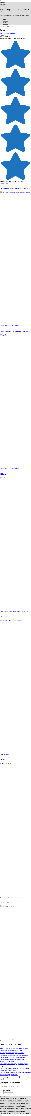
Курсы (4, 19)
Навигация (5, 24)
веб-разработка (5, 1053)
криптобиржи (23, 1064)
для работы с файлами (8, 1059)
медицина (3, 1066)
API (1, 1048)
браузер (19, 1050)
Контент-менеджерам (22, 611)
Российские (12, 1040)
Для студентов (4, 897)
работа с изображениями (8, 1072)
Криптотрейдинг (5, 754)
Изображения (12, 611)
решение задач (5, 1075)
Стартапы (5, 21)
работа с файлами (24, 1072)
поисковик (3, 1070)
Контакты (6, 1094)
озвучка (15, 1068)
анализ (26, 1048)
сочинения (14, 1075)
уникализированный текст (9, 1077)
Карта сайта (6, 1090)
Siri (14, 1048)
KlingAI (2, 35)
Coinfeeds (4, 617)
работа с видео (13, 1070)
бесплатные (12, 1050)
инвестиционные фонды (8, 1064)
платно (21, 1068)
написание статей (14, 1066)
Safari (10, 1048)
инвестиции (11, 1061)
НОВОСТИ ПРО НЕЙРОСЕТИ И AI (10, 325)
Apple (5, 1048)
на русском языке (6, 1068)
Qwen (2, 760)
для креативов (24, 1055)
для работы (4, 1057)
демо (16, 1055)
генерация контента (7, 1055)
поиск (27, 1068)
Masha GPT (4, 902)
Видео (2, 611)
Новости (5, 22)
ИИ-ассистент (20, 897)
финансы (22, 1077)
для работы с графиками (17, 1057)
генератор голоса (17, 1053)
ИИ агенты (20, 1048)
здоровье (3, 1061)
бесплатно (3, 1050)
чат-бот (2, 1079)
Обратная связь (8, 1092)
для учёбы (20, 1059)
